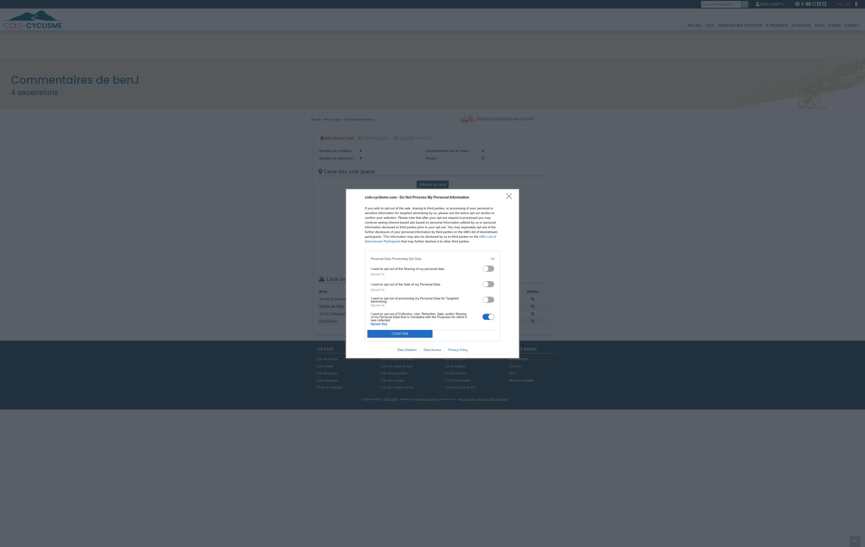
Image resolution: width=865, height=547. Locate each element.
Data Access (432, 350)
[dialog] (432, 273)
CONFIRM (400, 333)
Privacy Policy (458, 350)
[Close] (510, 197)
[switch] (488, 269)
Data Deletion (407, 350)
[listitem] (432, 258)
